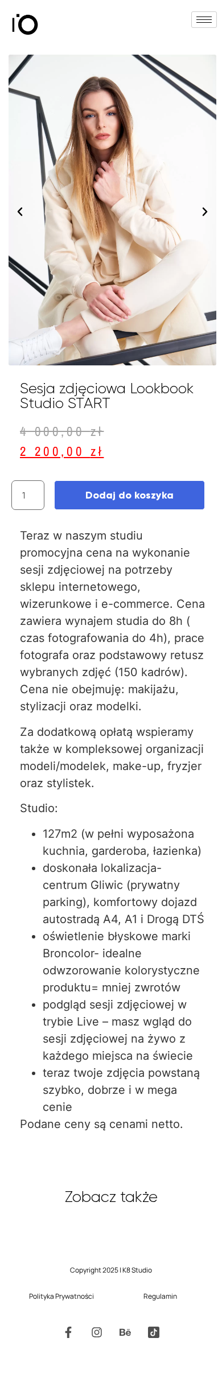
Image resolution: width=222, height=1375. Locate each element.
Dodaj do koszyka (129, 495)
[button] (20, 211)
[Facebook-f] (68, 1332)
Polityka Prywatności (61, 1296)
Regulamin (160, 1296)
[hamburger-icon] (204, 19)
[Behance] (125, 1332)
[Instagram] (96, 1332)
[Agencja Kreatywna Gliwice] (153, 1332)
